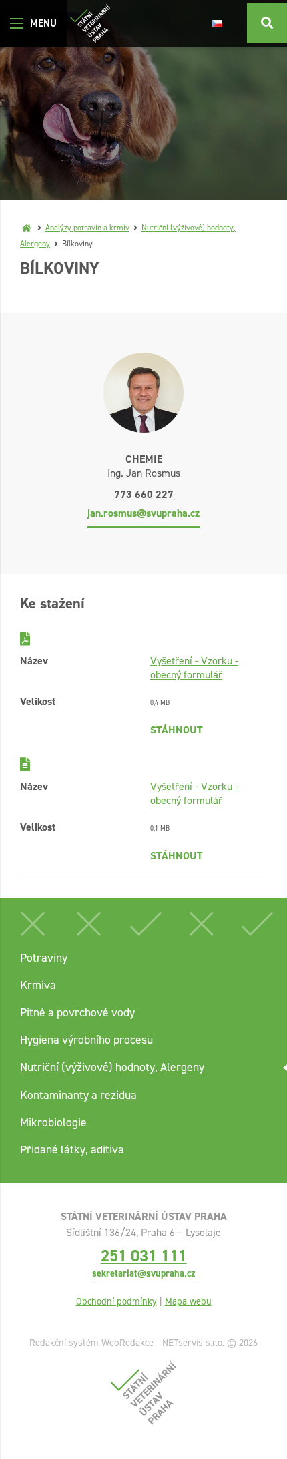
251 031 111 (144, 1255)
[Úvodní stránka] (90, 23)
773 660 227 (144, 494)
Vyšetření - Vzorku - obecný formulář (194, 668)
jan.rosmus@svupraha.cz (143, 513)
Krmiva (38, 985)
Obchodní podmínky (116, 1301)
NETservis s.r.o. (193, 1342)
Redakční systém (64, 1342)
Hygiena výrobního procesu (86, 1040)
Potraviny (43, 958)
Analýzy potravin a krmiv (87, 227)
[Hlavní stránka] (26, 227)
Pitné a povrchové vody (77, 1012)
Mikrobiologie (53, 1122)
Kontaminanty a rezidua (78, 1095)
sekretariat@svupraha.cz (143, 1273)
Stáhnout (176, 730)
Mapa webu (188, 1301)
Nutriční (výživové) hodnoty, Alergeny (112, 1067)
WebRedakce (127, 1342)
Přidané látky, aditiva (72, 1149)
